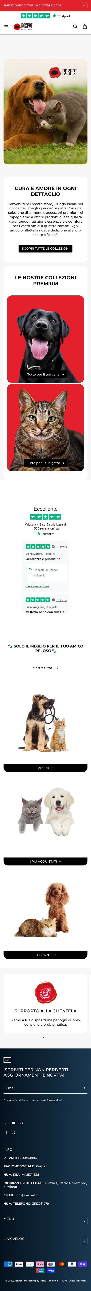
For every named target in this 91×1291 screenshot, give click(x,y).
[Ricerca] (75, 26)
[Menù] (6, 26)
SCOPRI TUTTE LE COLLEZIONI (45, 248)
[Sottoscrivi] (83, 1088)
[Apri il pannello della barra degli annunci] (84, 5)
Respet (18, 1280)
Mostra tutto (42, 668)
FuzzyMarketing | (49, 1280)
